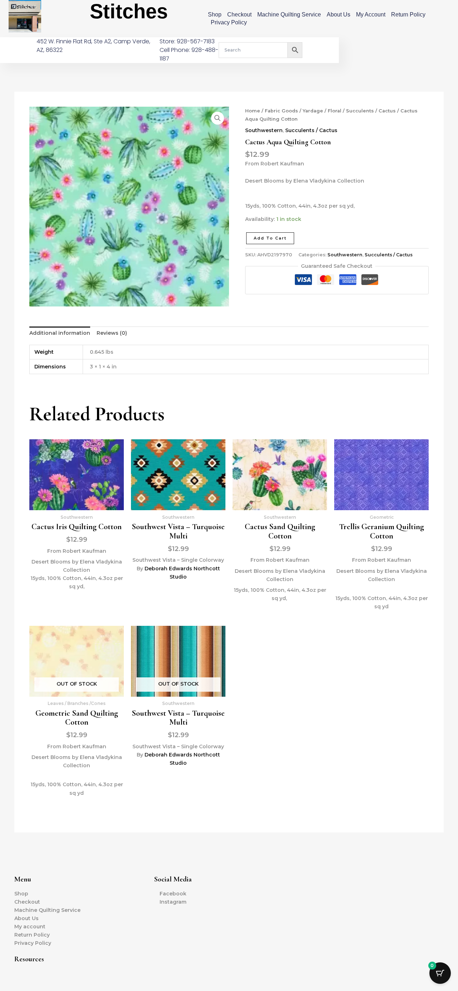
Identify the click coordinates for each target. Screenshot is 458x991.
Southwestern (264, 130)
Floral (334, 110)
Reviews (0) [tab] (112, 333)
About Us (338, 14)
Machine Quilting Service (289, 14)
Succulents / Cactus (371, 110)
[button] (217, 118)
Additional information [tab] (59, 333)
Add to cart (270, 238)
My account (370, 14)
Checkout (239, 14)
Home (252, 110)
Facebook (173, 893)
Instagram (173, 902)
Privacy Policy (229, 22)
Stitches (129, 11)
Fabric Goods (281, 110)
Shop (214, 14)
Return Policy (408, 14)
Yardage (313, 110)
